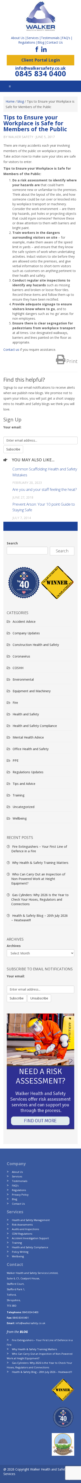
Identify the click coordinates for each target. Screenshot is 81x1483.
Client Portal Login (40, 60)
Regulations (26, 42)
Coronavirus (21, 656)
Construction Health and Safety (36, 645)
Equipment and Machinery (32, 691)
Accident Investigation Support (30, 1238)
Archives (14, 946)
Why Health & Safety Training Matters (40, 862)
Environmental (23, 679)
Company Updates (26, 633)
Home (10, 101)
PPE (15, 760)
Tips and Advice (24, 783)
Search (12, 543)
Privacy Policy (20, 1194)
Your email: (12, 427)
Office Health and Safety (31, 749)
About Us (17, 1172)
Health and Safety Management (31, 1220)
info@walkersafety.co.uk (40, 68)
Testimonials (19, 1181)
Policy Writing (20, 1251)
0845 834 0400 (40, 73)
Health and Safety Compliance (35, 726)
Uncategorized (23, 807)
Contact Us (55, 42)
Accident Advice (24, 621)
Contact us (11, 349)
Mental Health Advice (28, 737)
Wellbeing (20, 818)
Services (17, 1176)
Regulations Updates (28, 772)
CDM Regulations (22, 1233)
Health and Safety (26, 714)
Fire (15, 702)
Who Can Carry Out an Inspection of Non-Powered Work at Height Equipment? (38, 878)
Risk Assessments (22, 1224)
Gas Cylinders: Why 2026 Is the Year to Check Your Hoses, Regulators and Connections (40, 899)
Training (19, 795)
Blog (41, 42)
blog (21, 101)
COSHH (18, 668)
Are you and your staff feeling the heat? (44, 489)
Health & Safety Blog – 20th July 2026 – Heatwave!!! (42, 1372)
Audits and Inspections (25, 1229)
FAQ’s (66, 38)
